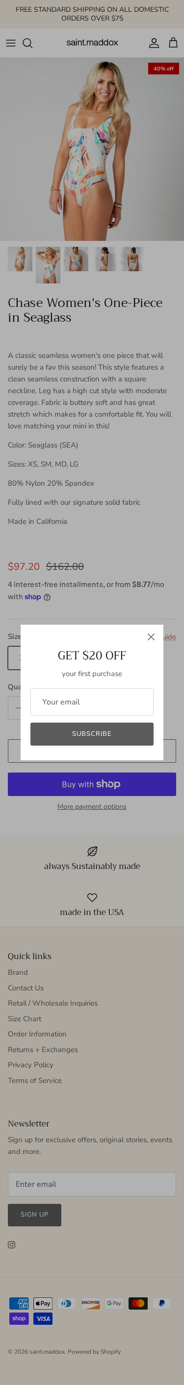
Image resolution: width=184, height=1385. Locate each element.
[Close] (151, 637)
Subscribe (92, 733)
